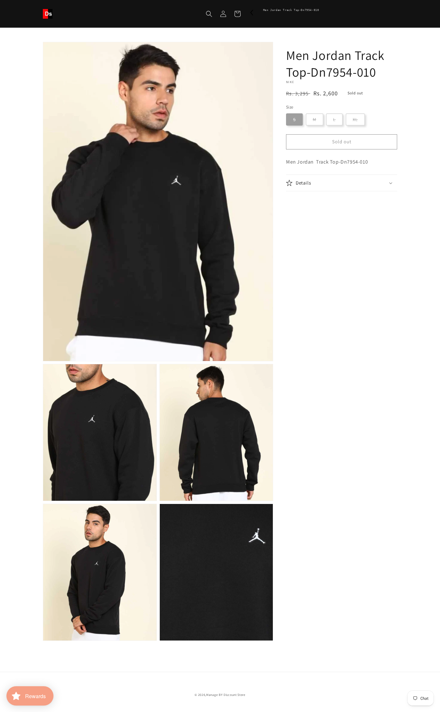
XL (355, 119)
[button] (209, 14)
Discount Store (234, 695)
